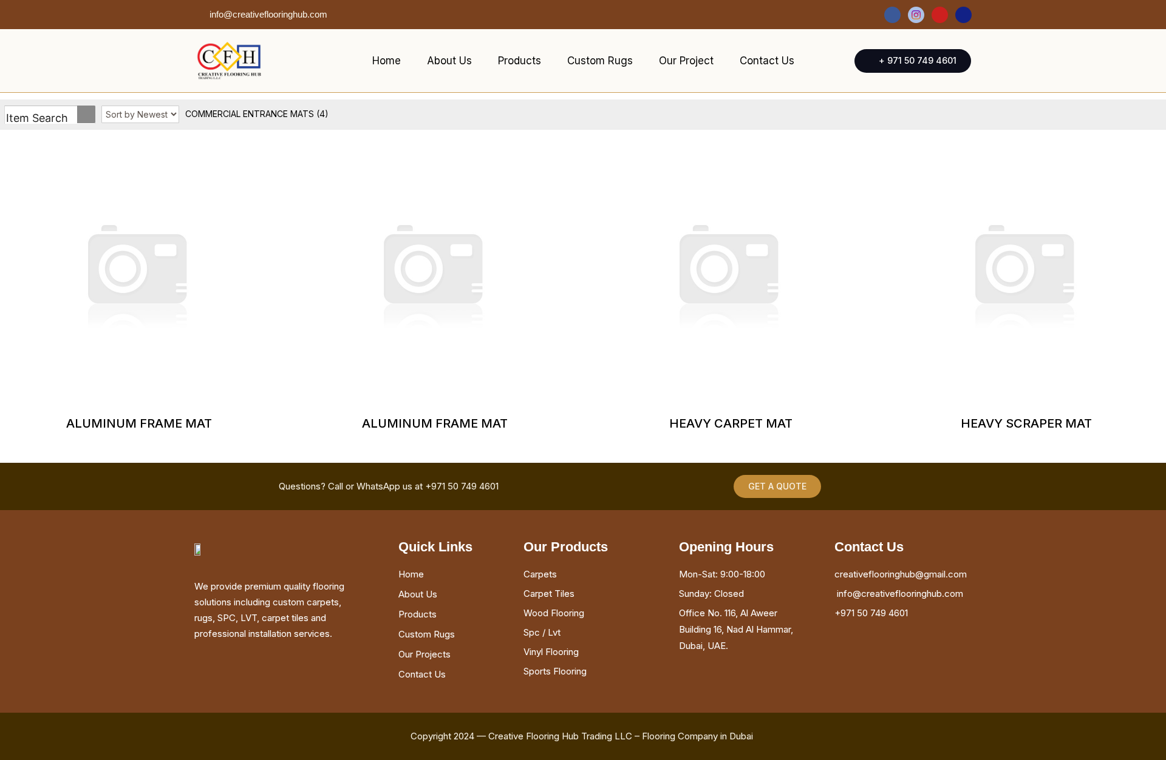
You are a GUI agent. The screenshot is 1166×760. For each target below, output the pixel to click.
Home (386, 61)
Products (519, 61)
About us (449, 61)
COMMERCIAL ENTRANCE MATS (257, 114)
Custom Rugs (600, 61)
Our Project (686, 61)
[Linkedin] (963, 15)
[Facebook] (892, 15)
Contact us (767, 61)
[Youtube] (940, 15)
